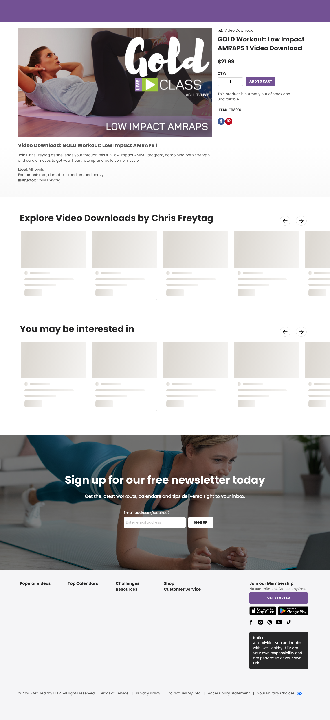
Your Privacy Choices (276, 693)
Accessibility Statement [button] (229, 693)
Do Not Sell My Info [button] (184, 693)
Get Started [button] (278, 598)
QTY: (222, 73)
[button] (222, 82)
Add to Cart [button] (260, 81)
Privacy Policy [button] (148, 693)
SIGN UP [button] (200, 522)
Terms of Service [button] (113, 693)
